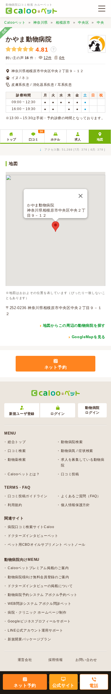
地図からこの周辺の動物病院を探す (74, 325)
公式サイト (63, 685)
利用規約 (15, 505)
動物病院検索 (72, 442)
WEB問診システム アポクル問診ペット (39, 604)
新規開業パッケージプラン (29, 639)
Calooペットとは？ (24, 474)
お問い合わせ (86, 660)
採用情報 (55, 660)
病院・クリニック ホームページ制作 (37, 612)
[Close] (80, 196)
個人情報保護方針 (75, 505)
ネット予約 (55, 367)
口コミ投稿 (70, 474)
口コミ (36, 135)
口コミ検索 (17, 451)
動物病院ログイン (92, 410)
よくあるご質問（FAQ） (80, 496)
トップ (11, 139)
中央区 (83, 23)
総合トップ (17, 442)
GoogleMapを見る (88, 337)
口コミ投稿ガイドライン (28, 496)
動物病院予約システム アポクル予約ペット (42, 595)
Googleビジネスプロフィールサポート (39, 621)
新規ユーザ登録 (21, 414)
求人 (78, 139)
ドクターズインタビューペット (33, 536)
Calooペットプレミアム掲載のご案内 (38, 568)
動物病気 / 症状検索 (77, 451)
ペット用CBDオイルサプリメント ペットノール (46, 545)
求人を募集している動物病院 (82, 462)
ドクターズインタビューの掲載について (40, 586)
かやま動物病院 (29, 39)
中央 (100, 23)
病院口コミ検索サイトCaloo (31, 527)
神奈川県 (40, 23)
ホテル (55, 139)
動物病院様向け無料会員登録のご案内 (38, 577)
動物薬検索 (17, 460)
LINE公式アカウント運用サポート (35, 630)
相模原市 (63, 23)
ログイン (57, 414)
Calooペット (15, 23)
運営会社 (25, 660)
